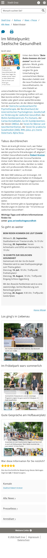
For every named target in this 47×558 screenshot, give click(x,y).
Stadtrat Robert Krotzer (13, 488)
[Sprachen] (44, 2)
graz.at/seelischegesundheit (22, 220)
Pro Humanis (31, 118)
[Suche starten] (43, 10)
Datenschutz (23, 540)
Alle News (5, 24)
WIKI (23, 130)
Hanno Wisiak (40, 310)
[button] (18, 67)
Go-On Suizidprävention (33, 121)
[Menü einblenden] (2, 3)
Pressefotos (10, 508)
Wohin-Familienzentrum (12, 118)
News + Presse (31, 20)
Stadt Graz (13, 2)
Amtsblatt (9, 518)
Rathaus (17, 20)
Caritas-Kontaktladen (11, 121)
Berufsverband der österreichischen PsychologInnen (20, 110)
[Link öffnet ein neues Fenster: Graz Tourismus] (38, 2)
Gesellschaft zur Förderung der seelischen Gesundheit (23, 113)
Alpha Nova (18, 132)
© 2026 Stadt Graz (16, 537)
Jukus (28, 130)
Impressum (33, 537)
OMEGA (15, 124)
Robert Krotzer (19, 24)
